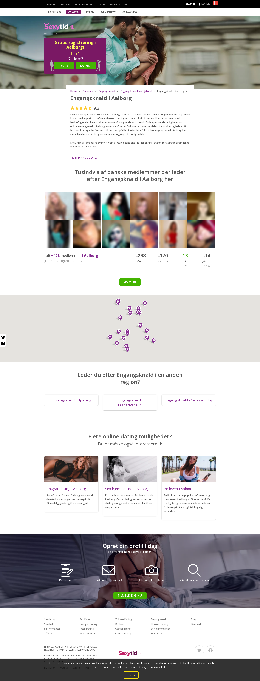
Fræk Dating (87, 628)
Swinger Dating (88, 624)
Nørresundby (129, 11)
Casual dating (123, 628)
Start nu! (191, 4)
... (125, 4)
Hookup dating (159, 624)
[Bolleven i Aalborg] (188, 469)
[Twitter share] (3, 337)
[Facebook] (210, 650)
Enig (131, 675)
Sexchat (65, 4)
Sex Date (115, 4)
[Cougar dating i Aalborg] (71, 469)
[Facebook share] (3, 343)
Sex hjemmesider (160, 628)
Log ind (205, 4)
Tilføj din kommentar (84, 157)
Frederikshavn (107, 11)
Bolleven (120, 624)
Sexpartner (157, 633)
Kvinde (86, 65)
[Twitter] (199, 650)
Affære (101, 4)
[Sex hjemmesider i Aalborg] (130, 469)
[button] (119, 318)
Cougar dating (123, 633)
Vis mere (130, 282)
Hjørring (89, 11)
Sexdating (50, 4)
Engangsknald (159, 619)
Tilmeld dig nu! (130, 595)
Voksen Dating (123, 619)
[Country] (215, 3)
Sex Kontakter (83, 4)
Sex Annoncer (87, 633)
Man (64, 65)
